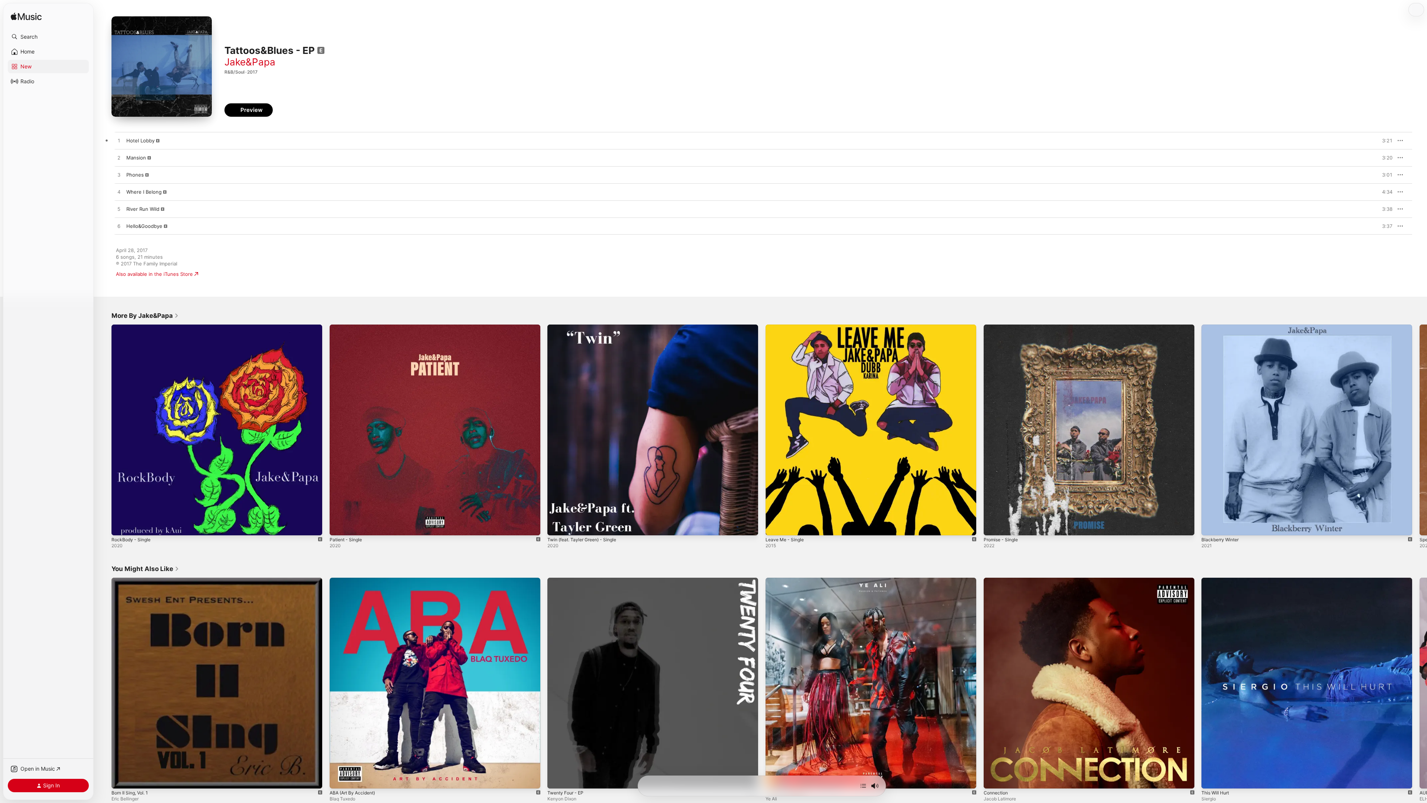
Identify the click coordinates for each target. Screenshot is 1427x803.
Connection (997, 581)
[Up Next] (863, 786)
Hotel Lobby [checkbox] (140, 140)
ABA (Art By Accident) (355, 581)
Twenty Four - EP (567, 581)
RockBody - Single (132, 327)
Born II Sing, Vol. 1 (132, 581)
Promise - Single (1003, 327)
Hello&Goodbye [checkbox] (144, 226)
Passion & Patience (787, 581)
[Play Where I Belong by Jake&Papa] (118, 192)
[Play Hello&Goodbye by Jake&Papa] (118, 226)
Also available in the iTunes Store (154, 274)
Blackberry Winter (1221, 327)
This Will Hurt (1216, 581)
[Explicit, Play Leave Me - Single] (774, 526)
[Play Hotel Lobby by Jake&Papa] (118, 141)
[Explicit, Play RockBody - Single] (120, 526)
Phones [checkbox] (135, 175)
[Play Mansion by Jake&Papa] (118, 158)
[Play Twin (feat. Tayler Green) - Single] (556, 526)
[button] (48, 36)
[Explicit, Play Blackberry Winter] (1210, 526)
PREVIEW (1384, 140)
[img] (26, 17)
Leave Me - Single (787, 327)
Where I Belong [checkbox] (144, 192)
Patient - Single (347, 327)
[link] (145, 316)
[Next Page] (1419, 429)
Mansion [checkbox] (136, 158)
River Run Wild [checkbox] (142, 209)
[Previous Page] (104, 429)
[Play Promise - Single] (993, 526)
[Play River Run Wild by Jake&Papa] (118, 209)
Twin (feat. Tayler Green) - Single (586, 327)
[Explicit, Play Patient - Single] (338, 526)
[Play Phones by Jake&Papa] (118, 175)
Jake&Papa (249, 62)
